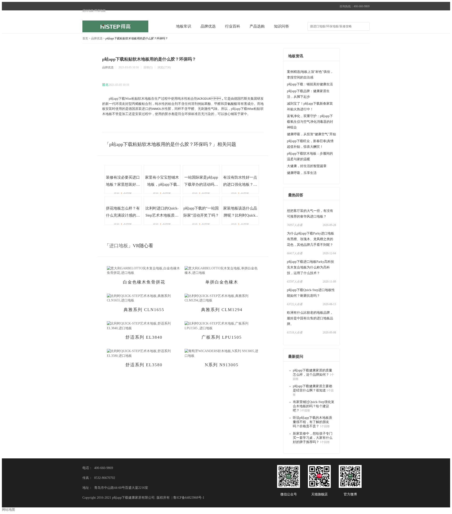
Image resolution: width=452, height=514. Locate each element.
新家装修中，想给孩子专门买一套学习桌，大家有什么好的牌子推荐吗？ (312, 438)
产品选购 (257, 26)
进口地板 (118, 245)
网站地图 (8, 509)
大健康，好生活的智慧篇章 (307, 166)
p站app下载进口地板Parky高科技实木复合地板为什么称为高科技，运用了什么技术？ (310, 267)
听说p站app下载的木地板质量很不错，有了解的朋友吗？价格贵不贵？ (312, 422)
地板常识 (183, 26)
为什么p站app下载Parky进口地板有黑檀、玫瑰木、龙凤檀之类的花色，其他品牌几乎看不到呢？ (310, 239)
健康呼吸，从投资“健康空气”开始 (311, 134)
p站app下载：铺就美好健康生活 (310, 84)
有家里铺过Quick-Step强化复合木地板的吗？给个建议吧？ (313, 406)
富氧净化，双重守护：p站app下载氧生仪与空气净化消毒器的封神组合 (310, 121)
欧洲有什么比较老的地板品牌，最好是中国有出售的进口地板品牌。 (310, 318)
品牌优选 (208, 26)
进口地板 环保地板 (94, 10)
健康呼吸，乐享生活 (302, 173)
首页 (85, 38)
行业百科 (232, 26)
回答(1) (148, 67)
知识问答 (281, 26)
